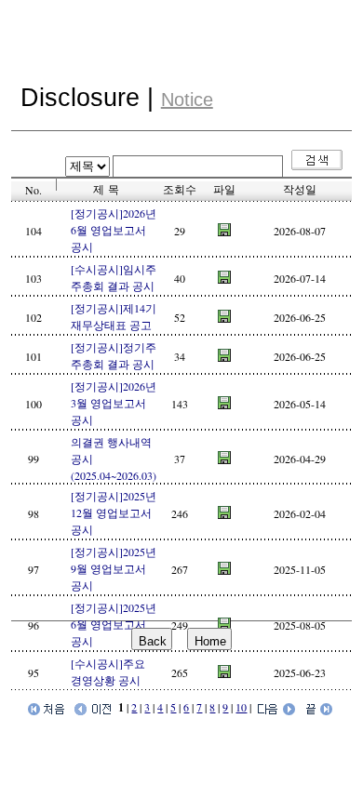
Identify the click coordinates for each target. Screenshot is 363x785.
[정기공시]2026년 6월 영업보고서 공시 (113, 230)
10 (241, 706)
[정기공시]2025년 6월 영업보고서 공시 (113, 624)
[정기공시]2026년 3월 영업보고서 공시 (113, 403)
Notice (187, 99)
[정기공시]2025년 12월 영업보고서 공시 (113, 512)
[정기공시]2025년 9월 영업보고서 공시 (113, 568)
